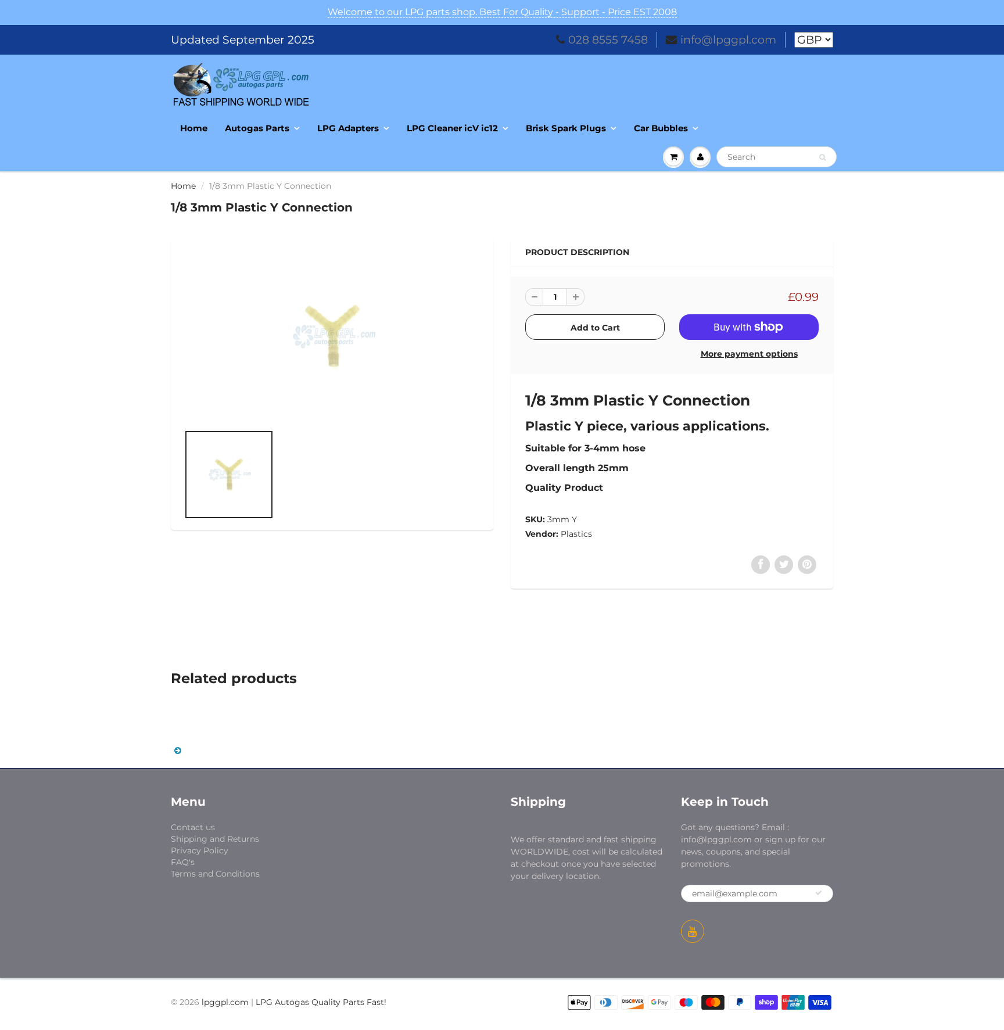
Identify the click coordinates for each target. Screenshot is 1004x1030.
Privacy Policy (199, 850)
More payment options (749, 354)
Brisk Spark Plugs (566, 128)
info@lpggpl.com (728, 39)
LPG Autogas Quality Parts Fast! (321, 1002)
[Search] (822, 157)
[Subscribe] (819, 893)
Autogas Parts (257, 128)
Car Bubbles (661, 128)
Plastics (576, 534)
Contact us (193, 827)
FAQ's (183, 862)
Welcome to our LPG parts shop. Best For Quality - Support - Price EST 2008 (502, 11)
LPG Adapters (348, 128)
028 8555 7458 (608, 39)
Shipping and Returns (215, 839)
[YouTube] (692, 931)
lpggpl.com (225, 1002)
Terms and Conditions (215, 873)
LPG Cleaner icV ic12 (452, 128)
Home (193, 128)
